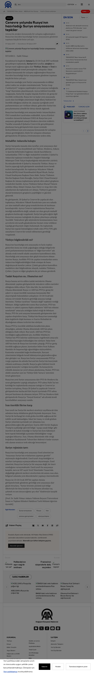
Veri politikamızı (10, 672)
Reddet (58, 666)
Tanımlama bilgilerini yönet (78, 666)
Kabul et (44, 666)
